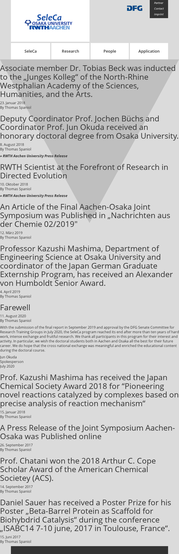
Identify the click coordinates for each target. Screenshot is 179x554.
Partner (158, 3)
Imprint (159, 14)
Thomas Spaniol (18, 107)
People (109, 51)
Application (149, 51)
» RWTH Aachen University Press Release (33, 156)
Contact (159, 8)
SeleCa (30, 51)
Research (70, 51)
